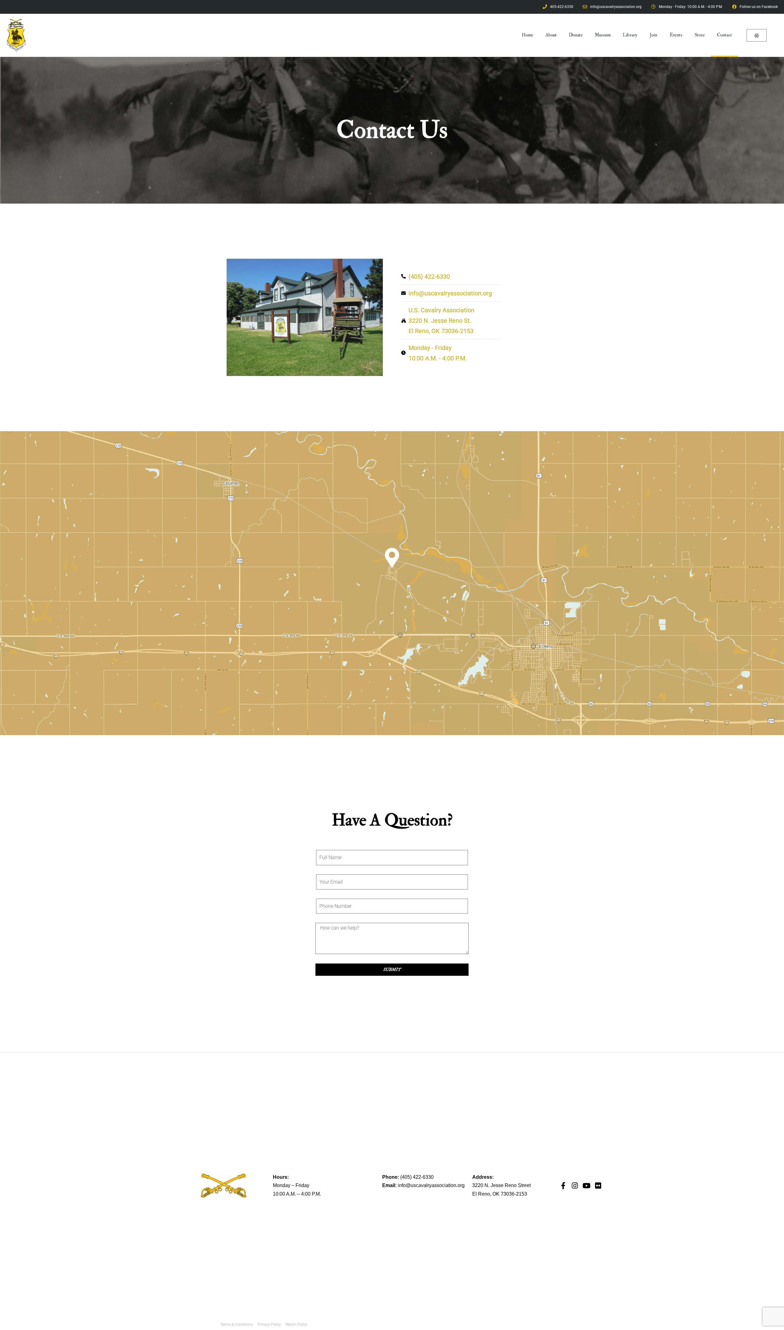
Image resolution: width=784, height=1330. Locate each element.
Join (653, 35)
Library (630, 35)
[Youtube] (586, 1185)
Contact (724, 35)
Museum (603, 35)
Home (527, 35)
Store (700, 35)
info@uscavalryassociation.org (431, 1185)
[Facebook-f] (563, 1185)
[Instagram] (575, 1185)
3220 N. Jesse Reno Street (501, 1185)
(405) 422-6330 (417, 1177)
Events (675, 35)
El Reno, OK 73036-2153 (499, 1194)
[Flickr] (598, 1185)
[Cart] (757, 35)
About (551, 35)
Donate (575, 35)
